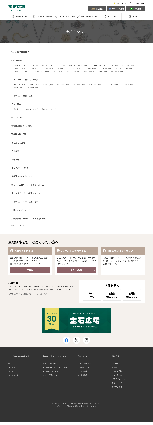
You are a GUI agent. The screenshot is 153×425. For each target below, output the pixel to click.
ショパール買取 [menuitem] (95, 85)
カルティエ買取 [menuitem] (19, 68)
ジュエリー (12, 367)
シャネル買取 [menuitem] (92, 68)
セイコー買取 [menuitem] (89, 71)
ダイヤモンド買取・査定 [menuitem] (22, 96)
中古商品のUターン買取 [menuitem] (21, 126)
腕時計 (10, 363)
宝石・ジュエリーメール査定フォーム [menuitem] (27, 185)
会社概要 (115, 363)
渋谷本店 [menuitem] (16, 109)
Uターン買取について (51, 375)
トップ (10, 226)
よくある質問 (82, 375)
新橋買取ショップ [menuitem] (48, 109)
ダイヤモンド (13, 371)
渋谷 (92, 295)
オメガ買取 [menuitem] (33, 65)
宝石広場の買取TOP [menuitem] (20, 52)
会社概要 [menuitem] (15, 151)
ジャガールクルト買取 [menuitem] (41, 71)
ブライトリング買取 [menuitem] (74, 68)
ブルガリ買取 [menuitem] (106, 68)
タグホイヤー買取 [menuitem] (73, 71)
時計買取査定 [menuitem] (17, 60)
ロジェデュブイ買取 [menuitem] (20, 71)
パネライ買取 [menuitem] (47, 65)
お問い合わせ (117, 386)
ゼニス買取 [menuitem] (58, 71)
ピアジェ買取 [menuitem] (128, 85)
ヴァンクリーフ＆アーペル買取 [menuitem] (41, 85)
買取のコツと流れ (84, 363)
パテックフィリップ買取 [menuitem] (78, 65)
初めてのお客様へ (49, 363)
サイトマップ (117, 383)
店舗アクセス (117, 375)
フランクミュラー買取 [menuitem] (123, 68)
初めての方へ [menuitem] (17, 117)
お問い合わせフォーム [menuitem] (21, 210)
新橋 (132, 295)
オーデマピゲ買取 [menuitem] (98, 65)
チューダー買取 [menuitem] (117, 71)
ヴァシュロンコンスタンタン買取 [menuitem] (122, 65)
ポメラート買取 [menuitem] (33, 87)
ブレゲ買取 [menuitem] (102, 71)
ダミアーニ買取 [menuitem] (63, 85)
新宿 (112, 295)
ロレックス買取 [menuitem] (19, 65)
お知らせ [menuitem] (15, 160)
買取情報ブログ (83, 367)
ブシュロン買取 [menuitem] (79, 85)
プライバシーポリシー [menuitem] (21, 168)
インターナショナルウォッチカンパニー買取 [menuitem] (46, 68)
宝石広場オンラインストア (53, 371)
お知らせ (115, 367)
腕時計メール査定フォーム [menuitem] (22, 176)
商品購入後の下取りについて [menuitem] (23, 134)
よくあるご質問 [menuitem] (18, 143)
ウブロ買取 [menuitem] (60, 65)
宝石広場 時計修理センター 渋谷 (55, 367)
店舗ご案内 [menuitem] (16, 104)
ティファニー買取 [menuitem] (112, 85)
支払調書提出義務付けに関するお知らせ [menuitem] (28, 219)
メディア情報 (117, 371)
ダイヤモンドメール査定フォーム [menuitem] (25, 202)
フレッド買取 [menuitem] (18, 87)
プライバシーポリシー (120, 379)
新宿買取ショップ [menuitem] (31, 109)
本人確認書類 (82, 371)
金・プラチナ (13, 375)
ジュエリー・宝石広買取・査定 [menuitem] (24, 80)
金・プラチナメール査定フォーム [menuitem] (25, 193)
